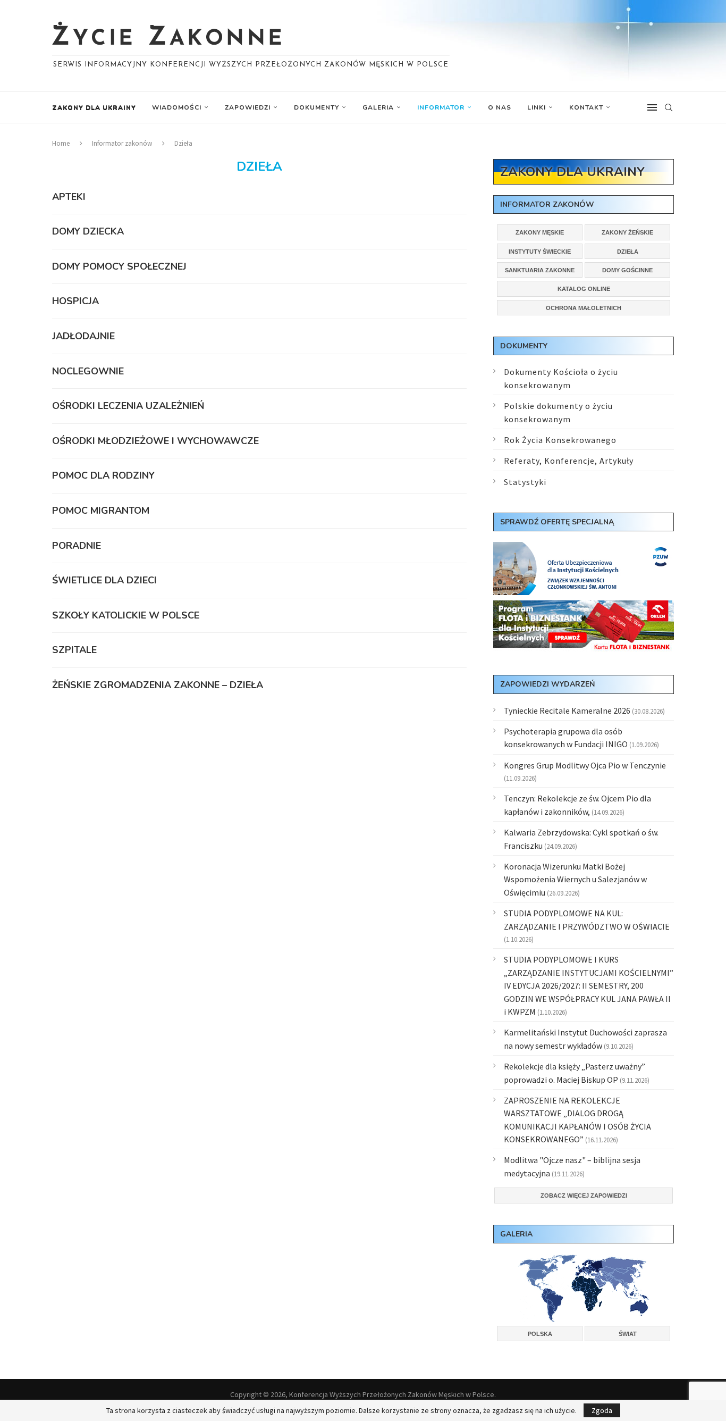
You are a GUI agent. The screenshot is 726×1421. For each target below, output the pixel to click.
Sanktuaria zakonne (540, 270)
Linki (536, 107)
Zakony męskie (540, 232)
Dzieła (627, 251)
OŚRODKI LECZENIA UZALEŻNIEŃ (128, 405)
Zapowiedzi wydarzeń (547, 684)
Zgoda (602, 1410)
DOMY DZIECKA (88, 231)
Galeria (378, 107)
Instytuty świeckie (540, 251)
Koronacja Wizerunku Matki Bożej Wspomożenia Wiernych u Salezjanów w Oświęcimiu (575, 879)
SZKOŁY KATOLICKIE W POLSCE (125, 615)
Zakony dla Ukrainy (94, 107)
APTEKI (69, 196)
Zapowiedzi (248, 107)
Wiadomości (176, 107)
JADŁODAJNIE (83, 336)
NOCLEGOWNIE (88, 371)
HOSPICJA (75, 301)
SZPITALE (74, 649)
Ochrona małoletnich (583, 308)
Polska (540, 1334)
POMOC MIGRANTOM (100, 510)
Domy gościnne (627, 270)
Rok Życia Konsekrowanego (560, 439)
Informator (441, 107)
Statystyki (525, 482)
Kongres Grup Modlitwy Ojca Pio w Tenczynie (585, 765)
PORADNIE (76, 545)
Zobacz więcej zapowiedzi (584, 1195)
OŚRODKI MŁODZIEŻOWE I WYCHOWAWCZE (155, 440)
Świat (628, 1334)
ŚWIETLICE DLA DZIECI (104, 580)
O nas (499, 107)
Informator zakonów (122, 143)
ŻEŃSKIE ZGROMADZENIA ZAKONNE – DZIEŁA (157, 685)
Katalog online (584, 289)
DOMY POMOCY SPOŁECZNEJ (119, 266)
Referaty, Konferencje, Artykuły (569, 460)
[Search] (668, 107)
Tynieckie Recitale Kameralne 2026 (567, 710)
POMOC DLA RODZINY (103, 475)
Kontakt (586, 107)
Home (61, 143)
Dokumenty (316, 107)
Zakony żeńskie (627, 232)
